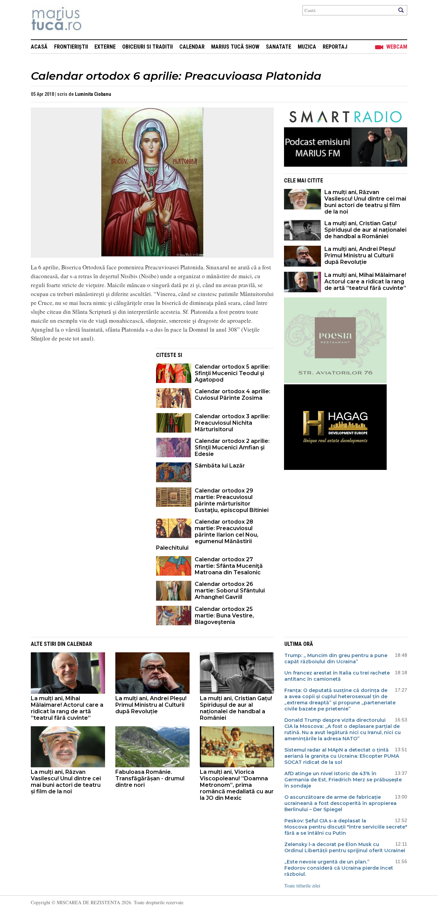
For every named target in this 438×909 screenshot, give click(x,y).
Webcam (396, 46)
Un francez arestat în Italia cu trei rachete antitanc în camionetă (337, 676)
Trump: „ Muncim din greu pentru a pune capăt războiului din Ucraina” (335, 658)
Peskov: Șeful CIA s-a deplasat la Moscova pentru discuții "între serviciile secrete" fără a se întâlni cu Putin (345, 827)
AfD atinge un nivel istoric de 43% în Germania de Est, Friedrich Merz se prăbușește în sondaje (343, 779)
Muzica (307, 46)
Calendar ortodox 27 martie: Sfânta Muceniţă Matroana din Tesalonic (229, 566)
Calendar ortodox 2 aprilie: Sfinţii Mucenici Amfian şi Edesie (232, 447)
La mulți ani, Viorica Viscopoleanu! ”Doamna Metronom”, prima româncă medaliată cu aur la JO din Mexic (237, 785)
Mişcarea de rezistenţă (93, 19)
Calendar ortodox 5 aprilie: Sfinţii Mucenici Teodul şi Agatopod (232, 373)
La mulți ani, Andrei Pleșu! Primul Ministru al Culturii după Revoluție (360, 255)
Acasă (39, 46)
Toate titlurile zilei (302, 885)
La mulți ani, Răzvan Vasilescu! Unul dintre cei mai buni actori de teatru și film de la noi (365, 202)
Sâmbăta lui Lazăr (220, 465)
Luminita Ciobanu (93, 94)
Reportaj (335, 46)
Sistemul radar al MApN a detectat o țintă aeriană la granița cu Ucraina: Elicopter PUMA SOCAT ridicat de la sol (341, 756)
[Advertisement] (88, 396)
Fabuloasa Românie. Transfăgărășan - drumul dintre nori (149, 778)
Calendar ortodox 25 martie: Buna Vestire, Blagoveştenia (224, 615)
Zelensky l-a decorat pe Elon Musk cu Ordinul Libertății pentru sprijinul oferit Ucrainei (344, 847)
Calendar (192, 46)
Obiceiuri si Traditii (147, 46)
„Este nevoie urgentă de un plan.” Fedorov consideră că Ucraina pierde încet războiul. (338, 868)
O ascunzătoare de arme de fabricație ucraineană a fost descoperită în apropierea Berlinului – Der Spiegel (340, 803)
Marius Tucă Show (235, 46)
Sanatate (278, 46)
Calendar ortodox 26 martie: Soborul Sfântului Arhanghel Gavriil (230, 590)
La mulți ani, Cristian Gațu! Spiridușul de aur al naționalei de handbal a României (365, 230)
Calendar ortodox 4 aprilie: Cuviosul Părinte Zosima (232, 394)
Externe (105, 46)
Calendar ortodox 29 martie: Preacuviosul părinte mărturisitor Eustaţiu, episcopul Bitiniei (232, 500)
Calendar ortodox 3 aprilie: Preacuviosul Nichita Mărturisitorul (232, 423)
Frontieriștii (71, 46)
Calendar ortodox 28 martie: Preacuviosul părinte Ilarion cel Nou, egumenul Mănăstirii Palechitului (207, 534)
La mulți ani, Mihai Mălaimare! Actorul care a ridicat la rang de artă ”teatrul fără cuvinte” (365, 281)
